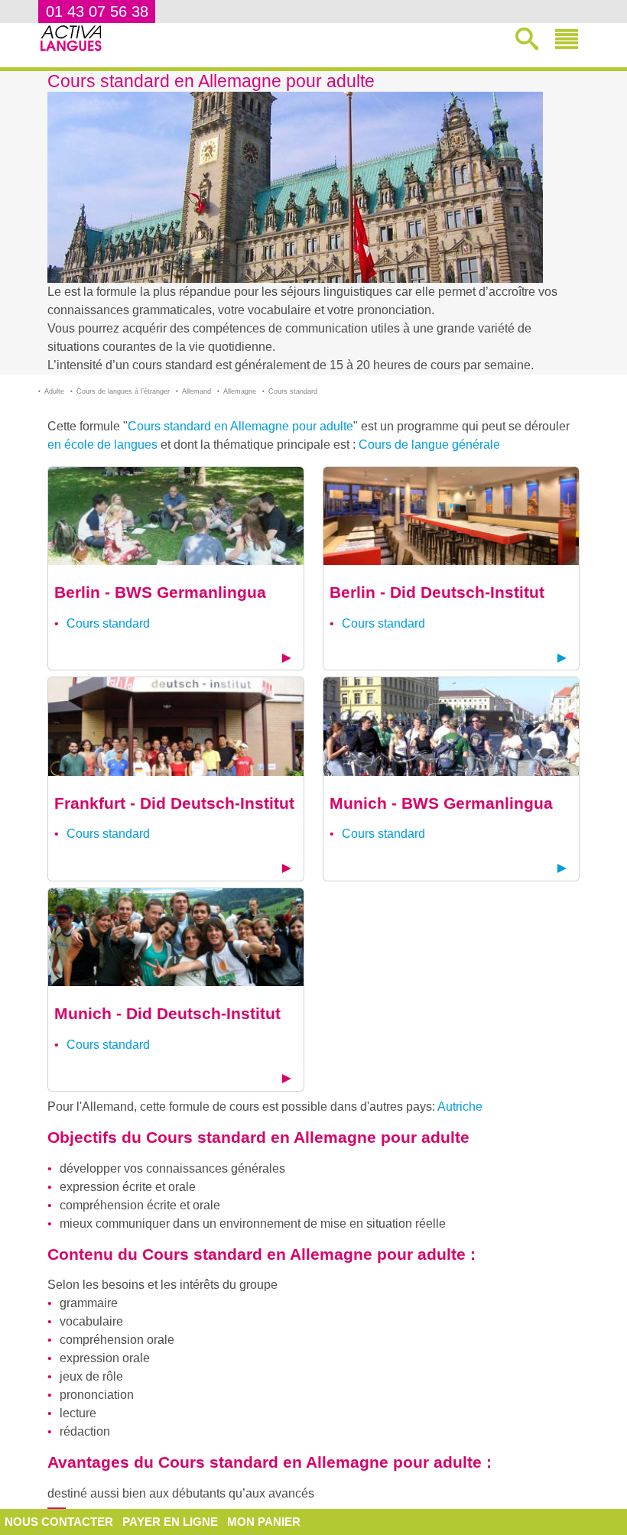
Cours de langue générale (429, 444)
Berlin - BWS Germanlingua (160, 592)
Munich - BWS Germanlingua (441, 803)
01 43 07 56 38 (97, 11)
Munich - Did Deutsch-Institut (167, 1013)
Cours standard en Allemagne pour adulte (240, 426)
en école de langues (102, 444)
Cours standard (108, 623)
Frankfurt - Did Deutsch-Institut (174, 803)
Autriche (459, 1106)
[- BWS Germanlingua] (176, 514)
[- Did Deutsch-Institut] (451, 514)
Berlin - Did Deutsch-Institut (437, 592)
